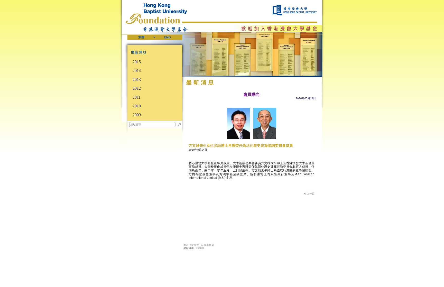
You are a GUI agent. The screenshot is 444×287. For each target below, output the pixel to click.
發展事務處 (207, 245)
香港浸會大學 (191, 245)
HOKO (200, 248)
